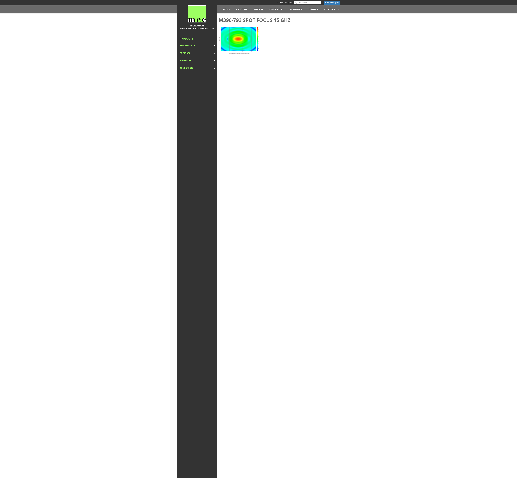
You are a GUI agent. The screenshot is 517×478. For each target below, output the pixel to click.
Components (186, 68)
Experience (296, 9)
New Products (187, 45)
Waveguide (185, 60)
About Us (241, 9)
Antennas (185, 53)
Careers (313, 9)
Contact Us (331, 9)
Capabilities (276, 9)
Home (226, 9)
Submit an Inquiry (331, 3)
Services (258, 9)
